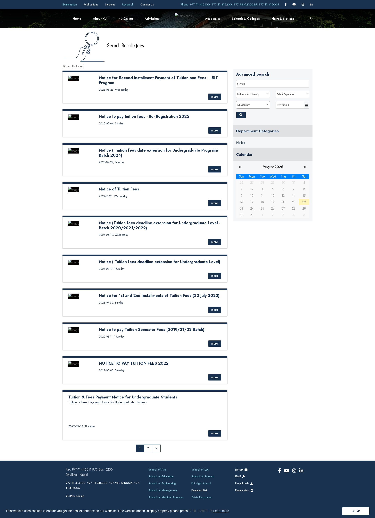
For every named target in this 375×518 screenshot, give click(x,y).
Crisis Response (201, 497)
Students (110, 4)
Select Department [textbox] (286, 94)
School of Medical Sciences (166, 497)
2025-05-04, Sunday (111, 123)
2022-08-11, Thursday (111, 336)
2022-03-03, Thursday (81, 426)
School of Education (161, 476)
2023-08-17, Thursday (111, 269)
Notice (240, 142)
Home (77, 18)
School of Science (202, 476)
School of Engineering (162, 483)
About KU (100, 18)
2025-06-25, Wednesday (113, 90)
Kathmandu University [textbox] (248, 94)
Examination (70, 4)
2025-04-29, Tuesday (111, 162)
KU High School (201, 483)
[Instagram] (303, 4)
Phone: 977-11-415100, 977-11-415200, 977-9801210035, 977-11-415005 (230, 4)
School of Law (200, 469)
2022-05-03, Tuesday (111, 370)
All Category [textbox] (243, 105)
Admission (152, 18)
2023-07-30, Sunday (111, 303)
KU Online (126, 18)
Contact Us (147, 4)
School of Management (162, 490)
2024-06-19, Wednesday (113, 235)
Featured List (199, 490)
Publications (91, 4)
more (214, 96)
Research (128, 4)
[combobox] (253, 94)
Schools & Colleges (246, 18)
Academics (212, 18)
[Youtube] (294, 4)
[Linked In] (311, 4)
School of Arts (157, 469)
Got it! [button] (356, 511)
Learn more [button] (221, 511)
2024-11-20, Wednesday (113, 196)
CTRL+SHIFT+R (200, 511)
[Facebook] (286, 4)
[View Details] (73, 78)
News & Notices (282, 18)
